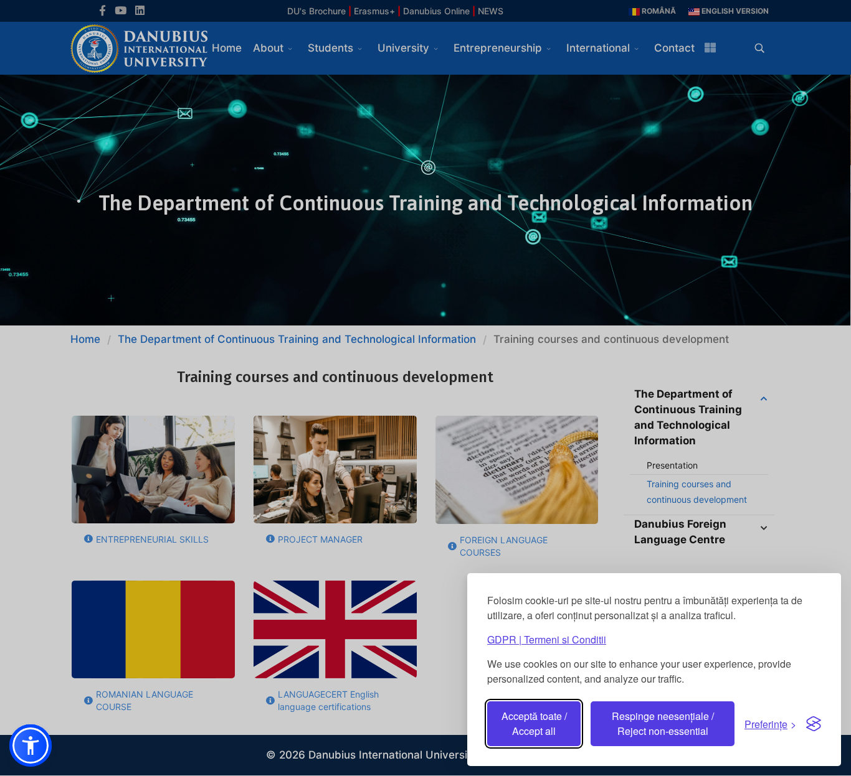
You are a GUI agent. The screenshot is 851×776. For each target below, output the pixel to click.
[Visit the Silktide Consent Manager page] (813, 723)
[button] (30, 745)
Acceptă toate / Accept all (534, 723)
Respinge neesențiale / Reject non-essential (663, 723)
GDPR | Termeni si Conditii (546, 639)
